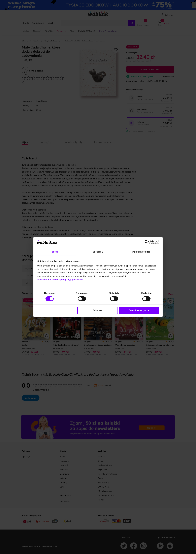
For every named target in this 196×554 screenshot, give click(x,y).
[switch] (82, 298)
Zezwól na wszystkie (139, 310)
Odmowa (97, 310)
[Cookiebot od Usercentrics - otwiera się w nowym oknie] (146, 242)
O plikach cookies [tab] (141, 252)
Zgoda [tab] (55, 252)
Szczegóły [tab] (98, 252)
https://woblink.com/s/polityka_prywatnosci (60, 279)
